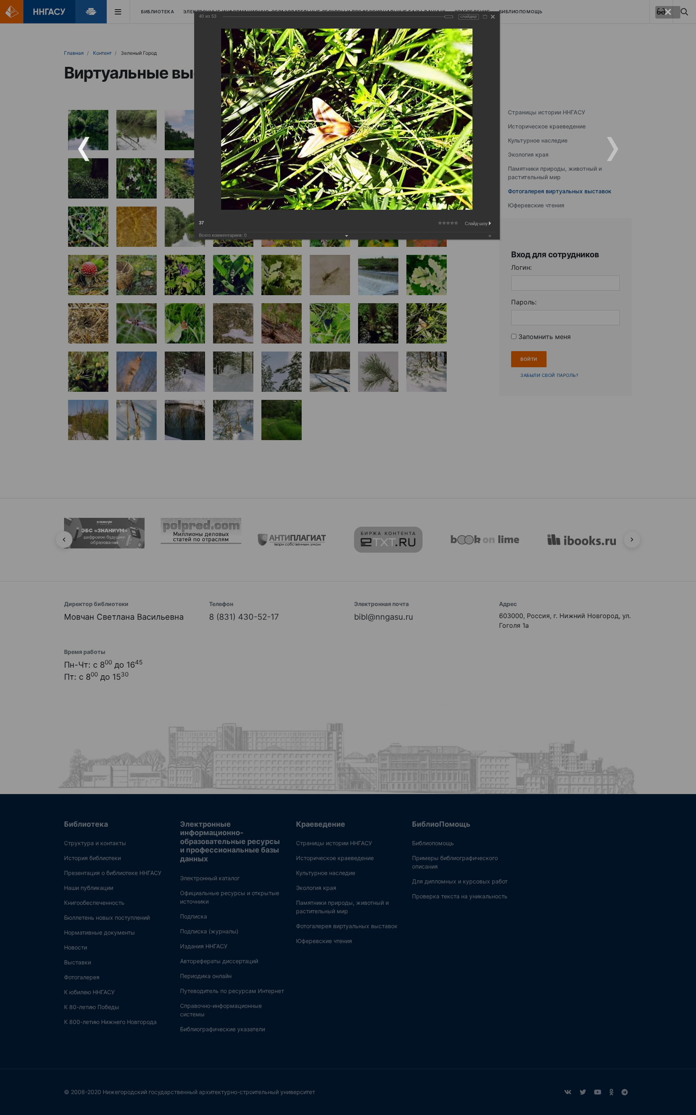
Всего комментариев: (222, 235)
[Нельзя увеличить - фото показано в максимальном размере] (485, 17)
